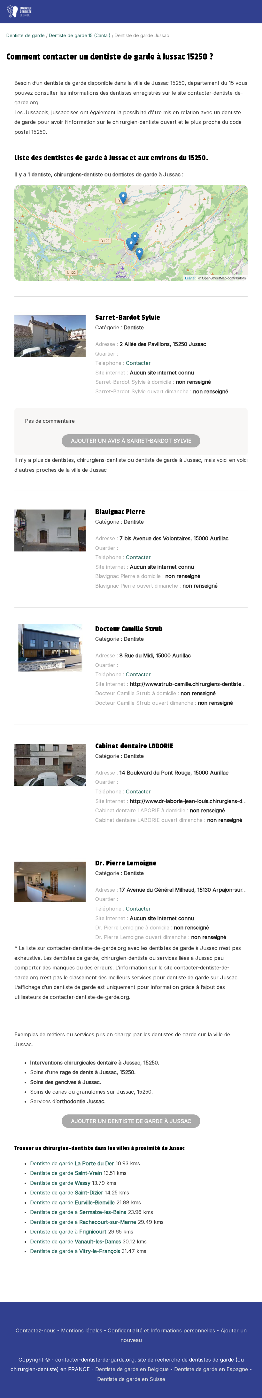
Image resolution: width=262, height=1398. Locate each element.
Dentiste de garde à (78, 1212)
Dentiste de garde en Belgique (132, 1369)
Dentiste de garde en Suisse (131, 1379)
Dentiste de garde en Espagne (211, 1369)
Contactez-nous (36, 1330)
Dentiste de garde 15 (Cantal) (80, 35)
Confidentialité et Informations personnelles (161, 1330)
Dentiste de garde (25, 35)
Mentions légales (81, 1330)
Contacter (138, 363)
